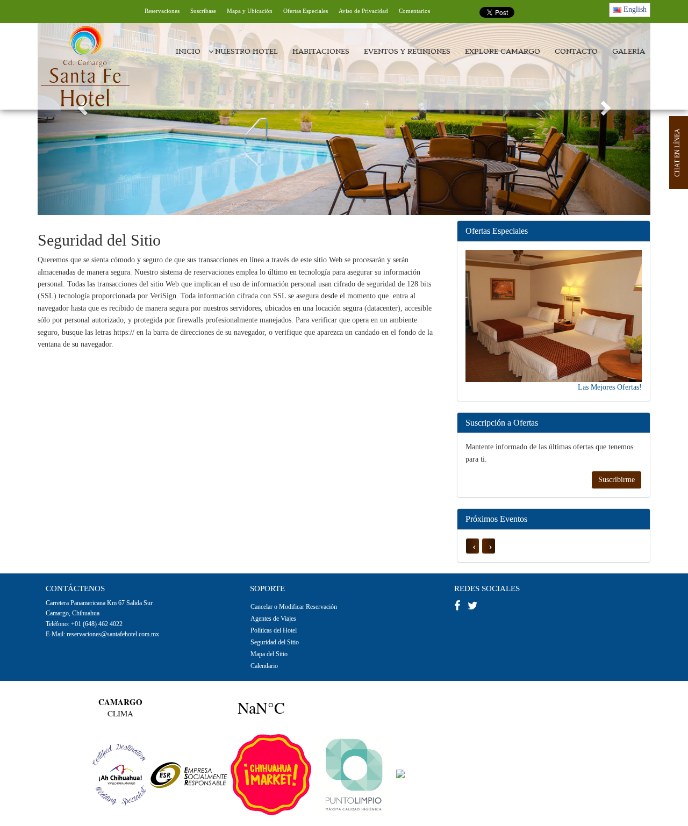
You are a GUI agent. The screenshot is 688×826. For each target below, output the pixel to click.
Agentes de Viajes (273, 618)
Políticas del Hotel (273, 630)
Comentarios (414, 11)
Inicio (188, 51)
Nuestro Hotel (246, 51)
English (634, 9)
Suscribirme (616, 480)
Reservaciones (162, 11)
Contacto (576, 51)
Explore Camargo (502, 51)
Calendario (264, 666)
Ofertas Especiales (305, 11)
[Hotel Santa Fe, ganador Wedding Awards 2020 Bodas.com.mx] (496, 774)
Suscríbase (203, 11)
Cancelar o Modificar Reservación (293, 606)
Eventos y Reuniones (407, 51)
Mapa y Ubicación (250, 11)
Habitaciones (320, 51)
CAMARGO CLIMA (191, 707)
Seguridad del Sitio (274, 642)
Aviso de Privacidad (363, 11)
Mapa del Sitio (269, 654)
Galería (628, 51)
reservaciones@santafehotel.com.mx (113, 634)
